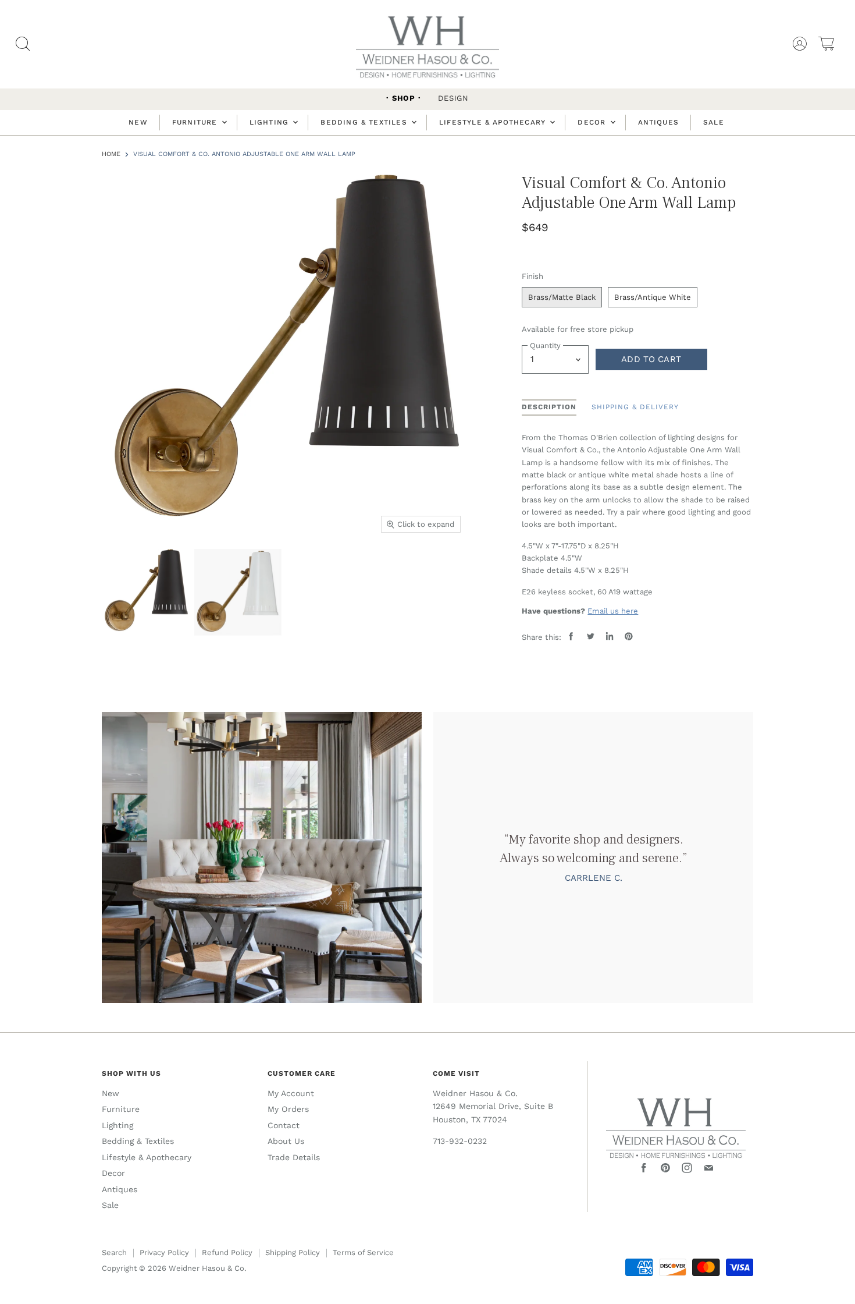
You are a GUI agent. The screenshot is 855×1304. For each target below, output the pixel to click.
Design (453, 98)
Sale (713, 122)
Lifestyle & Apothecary (493, 122)
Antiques (658, 122)
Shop (403, 98)
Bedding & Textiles (365, 122)
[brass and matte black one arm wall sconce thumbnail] (146, 593)
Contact (284, 1125)
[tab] (549, 407)
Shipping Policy (292, 1252)
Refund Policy (227, 1252)
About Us (286, 1141)
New (138, 122)
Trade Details (294, 1157)
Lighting (271, 122)
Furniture (196, 122)
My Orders (288, 1109)
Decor (593, 122)
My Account (291, 1093)
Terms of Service (363, 1252)
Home (111, 154)
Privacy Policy (164, 1252)
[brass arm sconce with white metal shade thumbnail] (238, 593)
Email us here (612, 611)
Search (114, 1252)
